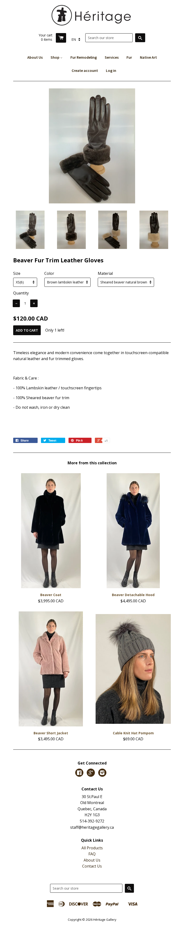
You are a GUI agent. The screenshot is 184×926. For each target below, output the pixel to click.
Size (16, 273)
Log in (111, 70)
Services (112, 57)
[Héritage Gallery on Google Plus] (91, 773)
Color (49, 273)
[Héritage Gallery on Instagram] (102, 773)
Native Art (148, 57)
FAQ (92, 854)
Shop (55, 57)
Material (105, 273)
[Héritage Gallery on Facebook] (79, 773)
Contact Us (92, 866)
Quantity (21, 293)
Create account (85, 70)
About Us (35, 57)
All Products (92, 848)
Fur (129, 57)
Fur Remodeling (83, 57)
